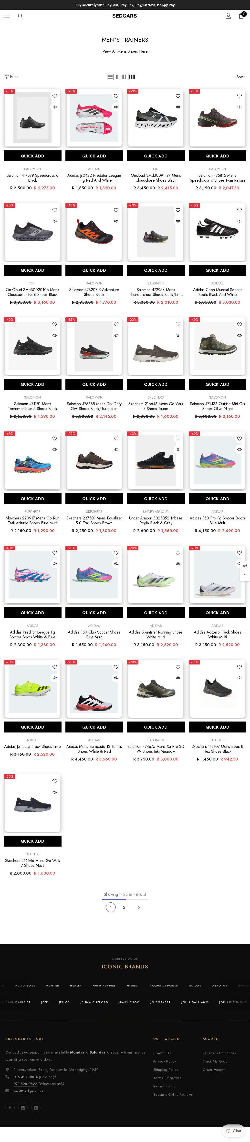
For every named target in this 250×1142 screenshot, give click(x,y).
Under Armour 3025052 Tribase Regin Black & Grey (155, 521)
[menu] (7, 16)
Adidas (94, 168)
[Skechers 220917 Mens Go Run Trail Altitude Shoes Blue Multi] (32, 460)
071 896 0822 (25, 1083)
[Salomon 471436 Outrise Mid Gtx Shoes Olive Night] (217, 346)
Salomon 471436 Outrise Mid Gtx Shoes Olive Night (217, 406)
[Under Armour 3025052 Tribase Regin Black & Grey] (155, 460)
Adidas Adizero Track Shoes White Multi (217, 635)
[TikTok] (36, 1107)
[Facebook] (10, 1107)
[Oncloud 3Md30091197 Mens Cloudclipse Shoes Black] (155, 118)
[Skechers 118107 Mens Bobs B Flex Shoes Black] (217, 689)
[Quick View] (54, 107)
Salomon (32, 168)
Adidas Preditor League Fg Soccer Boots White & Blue (32, 635)
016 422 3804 (25, 1077)
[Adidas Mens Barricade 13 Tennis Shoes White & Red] (94, 689)
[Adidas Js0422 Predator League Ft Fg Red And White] (94, 118)
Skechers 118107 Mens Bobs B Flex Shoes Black (217, 749)
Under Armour (156, 511)
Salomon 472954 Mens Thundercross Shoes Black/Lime (156, 292)
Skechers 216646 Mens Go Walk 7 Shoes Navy (32, 863)
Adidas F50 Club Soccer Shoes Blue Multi (94, 635)
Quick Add (32, 156)
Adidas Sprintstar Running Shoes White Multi (156, 635)
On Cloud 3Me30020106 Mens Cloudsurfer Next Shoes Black (32, 292)
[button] (110, 77)
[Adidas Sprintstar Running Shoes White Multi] (155, 575)
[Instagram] (23, 1107)
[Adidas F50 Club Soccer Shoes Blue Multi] (94, 575)
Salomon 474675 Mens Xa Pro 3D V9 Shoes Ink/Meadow (155, 749)
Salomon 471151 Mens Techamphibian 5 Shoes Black (32, 406)
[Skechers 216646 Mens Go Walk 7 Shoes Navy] (32, 803)
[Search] (20, 16)
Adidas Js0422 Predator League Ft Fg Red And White (94, 178)
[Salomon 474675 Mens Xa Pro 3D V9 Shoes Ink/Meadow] (155, 689)
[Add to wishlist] (54, 95)
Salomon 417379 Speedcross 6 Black (32, 178)
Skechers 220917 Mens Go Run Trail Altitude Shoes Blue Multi (32, 521)
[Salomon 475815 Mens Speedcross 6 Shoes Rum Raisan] (217, 118)
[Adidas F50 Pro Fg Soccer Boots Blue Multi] (217, 460)
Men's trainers (132, 27)
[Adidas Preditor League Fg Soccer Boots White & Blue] (32, 575)
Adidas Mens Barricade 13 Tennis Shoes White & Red (94, 749)
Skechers (156, 397)
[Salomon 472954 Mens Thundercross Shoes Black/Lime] (155, 232)
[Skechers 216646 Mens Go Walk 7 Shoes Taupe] (155, 346)
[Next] (139, 907)
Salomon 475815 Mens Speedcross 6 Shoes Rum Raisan (217, 178)
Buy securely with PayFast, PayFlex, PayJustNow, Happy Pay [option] (125, 4)
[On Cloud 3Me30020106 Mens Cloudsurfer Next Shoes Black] (32, 232)
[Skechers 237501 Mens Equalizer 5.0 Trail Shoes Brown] (94, 460)
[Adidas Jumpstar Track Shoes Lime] (32, 689)
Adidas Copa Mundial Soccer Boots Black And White (217, 292)
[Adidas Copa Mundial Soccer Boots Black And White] (217, 232)
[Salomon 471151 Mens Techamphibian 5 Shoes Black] (32, 346)
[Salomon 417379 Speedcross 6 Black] (32, 118)
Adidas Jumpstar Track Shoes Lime (32, 746)
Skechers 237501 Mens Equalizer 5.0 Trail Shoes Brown (94, 521)
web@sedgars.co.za (29, 1091)
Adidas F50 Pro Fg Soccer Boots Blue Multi (217, 521)
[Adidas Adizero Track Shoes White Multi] (217, 575)
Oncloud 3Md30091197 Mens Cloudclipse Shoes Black (156, 178)
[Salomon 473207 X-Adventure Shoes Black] (94, 232)
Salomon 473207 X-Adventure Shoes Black (94, 292)
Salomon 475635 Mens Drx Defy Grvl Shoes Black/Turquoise (94, 406)
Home (109, 27)
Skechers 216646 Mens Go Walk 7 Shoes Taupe (155, 406)
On (155, 168)
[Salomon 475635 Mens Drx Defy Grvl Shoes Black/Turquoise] (94, 346)
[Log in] (228, 16)
